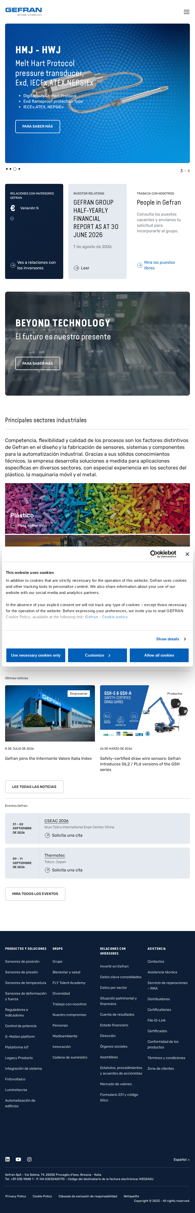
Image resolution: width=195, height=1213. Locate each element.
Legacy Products (19, 1058)
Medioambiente (65, 1036)
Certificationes (159, 1010)
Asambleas (109, 1057)
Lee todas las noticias (34, 787)
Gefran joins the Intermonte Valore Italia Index (48, 758)
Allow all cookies (159, 655)
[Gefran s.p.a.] (23, 12)
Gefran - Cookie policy (106, 617)
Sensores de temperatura (25, 983)
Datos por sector (113, 988)
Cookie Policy (42, 1196)
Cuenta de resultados (117, 1014)
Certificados (157, 1031)
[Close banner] (187, 554)
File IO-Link (157, 1020)
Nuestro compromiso (69, 1015)
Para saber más (37, 126)
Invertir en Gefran (114, 966)
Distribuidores (159, 999)
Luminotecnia (16, 1090)
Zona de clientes (161, 1068)
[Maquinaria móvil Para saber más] (97, 537)
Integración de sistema (23, 1068)
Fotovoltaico (15, 1079)
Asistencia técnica (162, 972)
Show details (167, 639)
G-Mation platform (20, 1036)
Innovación (62, 1047)
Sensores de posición (22, 961)
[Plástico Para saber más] (97, 485)
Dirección (108, 1036)
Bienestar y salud (66, 972)
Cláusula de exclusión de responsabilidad (88, 1196)
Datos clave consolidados (120, 977)
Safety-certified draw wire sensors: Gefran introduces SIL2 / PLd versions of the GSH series (140, 764)
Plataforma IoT (17, 1047)
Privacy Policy (15, 1196)
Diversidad (61, 993)
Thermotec (54, 855)
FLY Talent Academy (69, 983)
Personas (60, 1025)
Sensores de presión (21, 972)
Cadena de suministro (70, 1057)
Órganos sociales (113, 1046)
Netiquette (131, 1196)
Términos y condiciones (166, 1058)
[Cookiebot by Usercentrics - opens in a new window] (154, 554)
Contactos (156, 961)
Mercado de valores (116, 1084)
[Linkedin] (10, 1158)
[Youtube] (21, 1158)
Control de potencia (21, 1026)
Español (180, 1159)
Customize (94, 655)
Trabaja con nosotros (70, 1004)
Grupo (57, 961)
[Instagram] (32, 1158)
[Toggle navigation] (187, 12)
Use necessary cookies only (35, 655)
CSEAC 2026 (56, 820)
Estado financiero (114, 1025)
